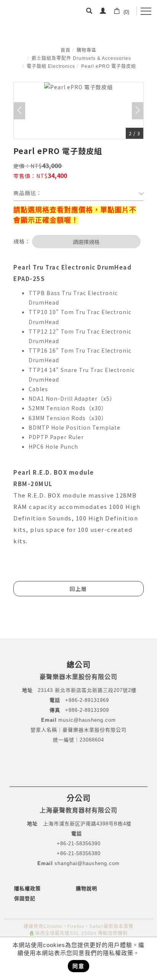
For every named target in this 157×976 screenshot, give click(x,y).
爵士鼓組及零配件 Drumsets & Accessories (81, 58)
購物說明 (86, 888)
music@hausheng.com (87, 720)
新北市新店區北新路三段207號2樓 (94, 690)
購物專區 (86, 50)
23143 (45, 690)
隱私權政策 (27, 888)
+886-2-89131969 (87, 700)
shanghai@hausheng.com (87, 863)
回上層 (78, 588)
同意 (78, 966)
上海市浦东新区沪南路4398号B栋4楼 (87, 824)
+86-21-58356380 (79, 853)
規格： (21, 241)
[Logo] (29, 13)
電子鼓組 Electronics (51, 66)
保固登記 (24, 898)
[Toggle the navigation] (146, 11)
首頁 (65, 50)
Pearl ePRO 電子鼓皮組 (108, 66)
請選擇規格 (86, 242)
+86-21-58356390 (79, 843)
